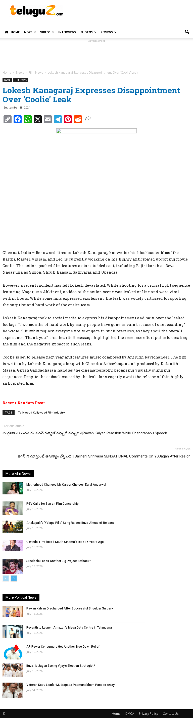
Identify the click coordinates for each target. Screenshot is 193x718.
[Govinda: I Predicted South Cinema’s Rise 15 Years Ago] (13, 545)
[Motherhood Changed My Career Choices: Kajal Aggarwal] (13, 488)
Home (15, 32)
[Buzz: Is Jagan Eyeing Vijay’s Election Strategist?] (13, 670)
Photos (86, 32)
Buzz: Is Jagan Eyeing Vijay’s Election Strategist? (60, 666)
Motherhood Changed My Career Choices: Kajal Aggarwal (66, 484)
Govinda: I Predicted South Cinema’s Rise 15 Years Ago (65, 542)
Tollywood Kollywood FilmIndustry (41, 412)
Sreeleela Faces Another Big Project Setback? (58, 561)
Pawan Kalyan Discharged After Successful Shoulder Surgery (69, 608)
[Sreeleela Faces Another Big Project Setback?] (13, 566)
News (28, 32)
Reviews (107, 32)
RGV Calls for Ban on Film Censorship (52, 503)
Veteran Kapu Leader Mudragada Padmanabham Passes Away (70, 685)
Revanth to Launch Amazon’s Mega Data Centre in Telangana (69, 627)
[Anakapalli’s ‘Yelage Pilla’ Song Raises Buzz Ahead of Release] (13, 527)
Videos (45, 32)
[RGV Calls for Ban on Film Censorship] (13, 508)
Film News (21, 79)
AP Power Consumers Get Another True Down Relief (63, 646)
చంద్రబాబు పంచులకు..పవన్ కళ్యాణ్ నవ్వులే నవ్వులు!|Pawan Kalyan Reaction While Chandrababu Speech (85, 433)
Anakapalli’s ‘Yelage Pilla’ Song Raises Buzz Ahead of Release (70, 523)
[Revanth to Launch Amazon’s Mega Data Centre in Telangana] (13, 631)
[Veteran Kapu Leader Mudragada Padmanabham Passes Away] (13, 690)
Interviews (67, 32)
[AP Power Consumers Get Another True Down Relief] (13, 651)
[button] (187, 32)
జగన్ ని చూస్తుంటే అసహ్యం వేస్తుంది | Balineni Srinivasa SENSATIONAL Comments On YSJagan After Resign (104, 456)
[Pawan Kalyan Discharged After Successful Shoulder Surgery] (13, 611)
